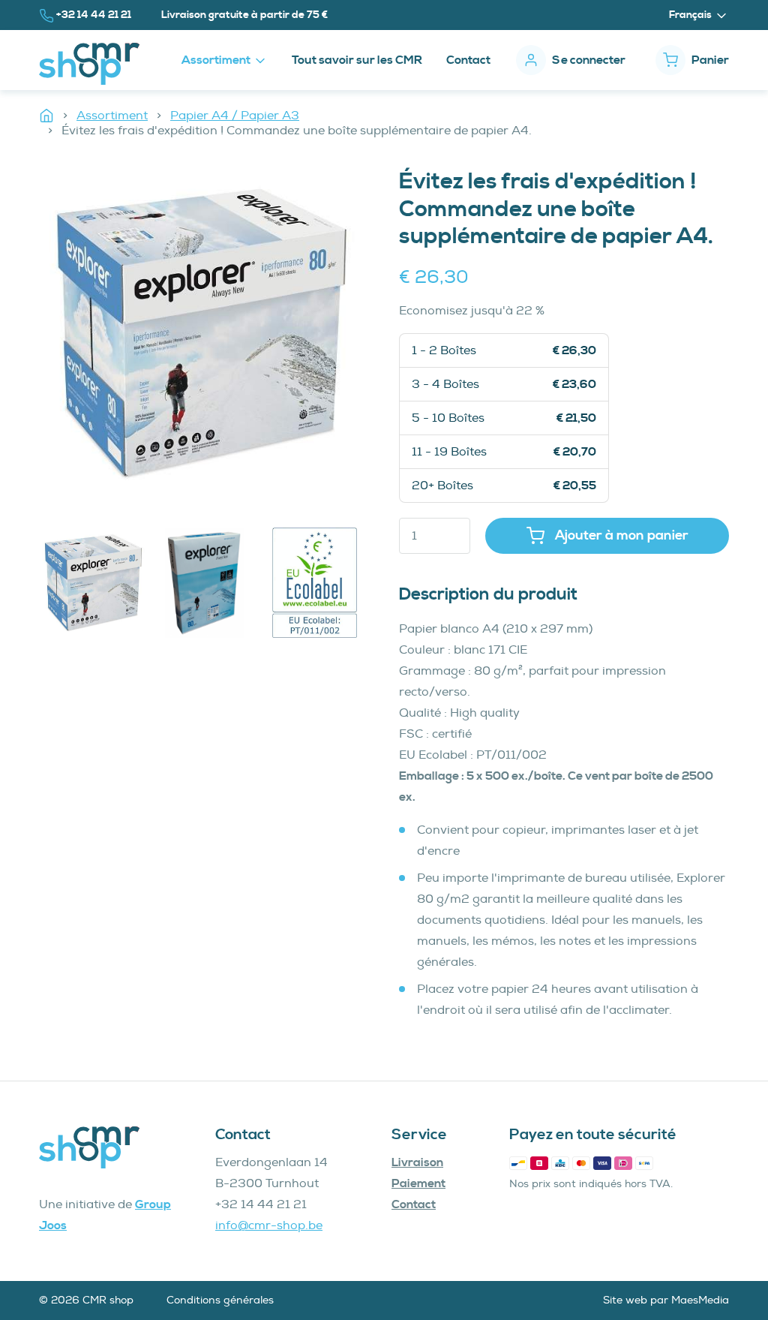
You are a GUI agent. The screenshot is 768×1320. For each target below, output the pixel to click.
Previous (27, 586)
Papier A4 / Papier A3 (234, 115)
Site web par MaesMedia (666, 1300)
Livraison (417, 1162)
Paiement (419, 1183)
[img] (94, 583)
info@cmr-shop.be (268, 1225)
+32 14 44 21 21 (97, 15)
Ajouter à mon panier (620, 535)
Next (380, 586)
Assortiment (112, 115)
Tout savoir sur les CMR (357, 60)
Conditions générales (220, 1300)
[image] (204, 333)
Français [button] (691, 15)
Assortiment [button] (217, 60)
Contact (468, 60)
